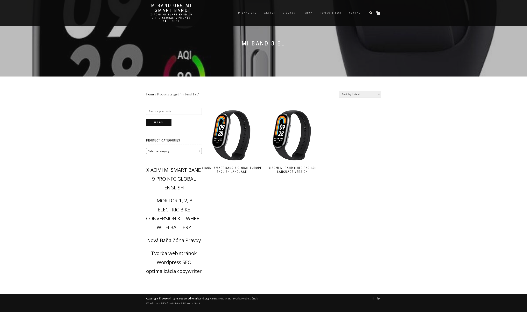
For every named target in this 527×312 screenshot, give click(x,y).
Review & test (331, 13)
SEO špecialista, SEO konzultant (180, 303)
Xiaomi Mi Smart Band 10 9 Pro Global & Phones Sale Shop (171, 18)
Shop (308, 13)
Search (159, 122)
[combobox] (174, 151)
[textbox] (174, 151)
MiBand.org (247, 13)
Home (150, 94)
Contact (355, 13)
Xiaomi (269, 13)
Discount (290, 13)
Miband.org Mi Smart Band (171, 8)
